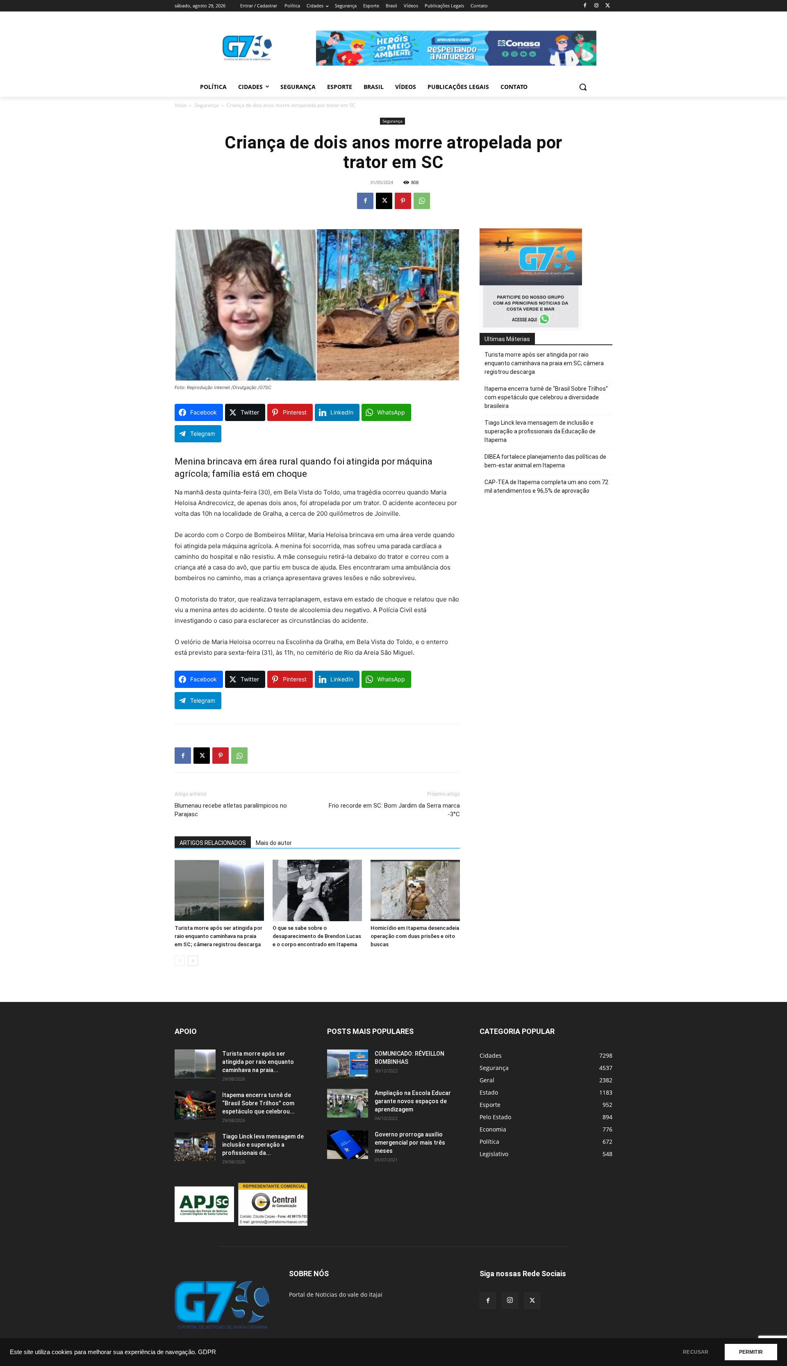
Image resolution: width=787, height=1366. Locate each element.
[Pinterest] (403, 201)
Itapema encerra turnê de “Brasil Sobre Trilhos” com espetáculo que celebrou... (258, 1103)
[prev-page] (180, 961)
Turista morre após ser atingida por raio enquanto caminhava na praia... (258, 1061)
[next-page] (193, 961)
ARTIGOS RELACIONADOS (213, 843)
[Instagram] (596, 6)
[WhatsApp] (422, 201)
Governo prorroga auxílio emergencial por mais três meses (410, 1142)
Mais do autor (274, 843)
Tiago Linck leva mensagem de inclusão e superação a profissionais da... (263, 1144)
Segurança (206, 105)
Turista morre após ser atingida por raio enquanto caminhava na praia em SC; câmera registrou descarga (218, 936)
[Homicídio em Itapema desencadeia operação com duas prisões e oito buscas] (415, 890)
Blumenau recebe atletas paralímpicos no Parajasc (231, 810)
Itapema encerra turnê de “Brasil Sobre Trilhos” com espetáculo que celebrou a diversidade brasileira (546, 397)
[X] (607, 6)
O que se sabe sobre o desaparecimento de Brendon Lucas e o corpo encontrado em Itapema (317, 936)
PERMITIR (751, 1352)
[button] (583, 87)
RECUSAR (695, 1352)
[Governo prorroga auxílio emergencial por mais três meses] (347, 1144)
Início (181, 105)
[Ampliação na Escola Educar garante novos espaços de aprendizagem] (347, 1103)
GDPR (207, 1352)
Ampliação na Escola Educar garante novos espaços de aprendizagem (413, 1101)
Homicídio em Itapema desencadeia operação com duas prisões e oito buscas (415, 936)
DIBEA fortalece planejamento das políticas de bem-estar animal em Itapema (545, 461)
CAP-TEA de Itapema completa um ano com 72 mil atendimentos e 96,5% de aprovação (546, 486)
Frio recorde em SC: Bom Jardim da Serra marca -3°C (394, 810)
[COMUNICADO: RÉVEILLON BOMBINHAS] (347, 1064)
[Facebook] (585, 6)
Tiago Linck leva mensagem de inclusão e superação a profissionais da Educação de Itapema (540, 431)
